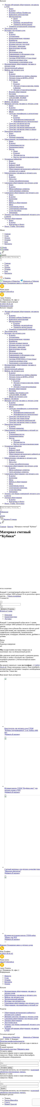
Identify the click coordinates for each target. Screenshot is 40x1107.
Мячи (11, 205)
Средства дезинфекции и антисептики (23, 113)
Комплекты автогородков (18, 15)
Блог (6, 242)
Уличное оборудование (13, 1020)
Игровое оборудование (17, 92)
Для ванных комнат (16, 110)
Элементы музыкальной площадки (22, 26)
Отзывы (7, 240)
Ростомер (12, 94)
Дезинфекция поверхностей (24, 119)
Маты (11, 201)
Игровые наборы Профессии (20, 13)
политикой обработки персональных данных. (19, 1071)
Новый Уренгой (10, 1104)
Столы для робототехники (19, 181)
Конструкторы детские (17, 48)
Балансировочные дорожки (19, 38)
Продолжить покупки (8, 1049)
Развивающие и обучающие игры (21, 54)
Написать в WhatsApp (11, 281)
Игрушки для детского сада (14, 1001)
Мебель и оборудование (18, 203)
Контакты (8, 244)
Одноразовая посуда (16, 145)
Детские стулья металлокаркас (24, 90)
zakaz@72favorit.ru (7, 291)
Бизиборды (13, 40)
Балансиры (13, 199)
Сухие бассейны (15, 210)
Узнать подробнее (14, 596)
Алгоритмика (14, 36)
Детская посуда (19, 155)
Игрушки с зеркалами (17, 46)
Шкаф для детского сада (18, 100)
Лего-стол (12, 179)
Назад (11, 9)
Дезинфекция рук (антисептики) (25, 121)
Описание (8, 615)
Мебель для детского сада (14, 997)
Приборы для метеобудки (23, 22)
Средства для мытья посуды (19, 123)
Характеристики (10, 617)
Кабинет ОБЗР (14, 165)
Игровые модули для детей (19, 44)
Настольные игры (15, 52)
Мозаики (12, 50)
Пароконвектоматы (16, 147)
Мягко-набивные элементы (19, 189)
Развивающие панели (17, 56)
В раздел (12, 11)
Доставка (7, 619)
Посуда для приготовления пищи (26, 157)
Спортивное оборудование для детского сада (21, 1003)
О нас (6, 236)
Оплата (7, 238)
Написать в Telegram (31, 281)
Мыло (11, 112)
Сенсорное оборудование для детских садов (21, 1018)
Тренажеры (13, 212)
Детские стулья (14, 80)
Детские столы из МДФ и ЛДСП (21, 78)
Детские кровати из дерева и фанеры (23, 76)
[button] (12, 734)
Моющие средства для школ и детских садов (21, 1016)
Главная (7, 234)
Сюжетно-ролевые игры (18, 60)
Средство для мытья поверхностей (22, 127)
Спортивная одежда (16, 207)
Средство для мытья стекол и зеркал (22, 129)
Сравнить (5, 541)
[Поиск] (1, 259)
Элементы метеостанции (22, 24)
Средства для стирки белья (19, 125)
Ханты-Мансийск (11, 1100)
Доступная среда (10, 1022)
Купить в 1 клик (6, 611)
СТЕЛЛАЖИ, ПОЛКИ (17, 98)
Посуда (11, 149)
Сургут (7, 1102)
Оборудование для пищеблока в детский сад (21, 1005)
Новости (7, 976)
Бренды (10, 527)
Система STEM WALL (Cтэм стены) (22, 58)
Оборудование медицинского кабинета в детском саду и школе (24, 170)
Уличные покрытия (16, 137)
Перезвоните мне (6, 306)
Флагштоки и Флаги (16, 224)
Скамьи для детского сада (18, 96)
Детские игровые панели (18, 42)
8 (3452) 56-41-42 (6, 304)
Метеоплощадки (15, 16)
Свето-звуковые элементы (19, 191)
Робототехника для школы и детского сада (20, 995)
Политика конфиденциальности (12, 1041)
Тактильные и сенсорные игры (20, 62)
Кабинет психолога (16, 167)
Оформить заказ (23, 1049)
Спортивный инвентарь (18, 209)
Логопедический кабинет (14, 999)
